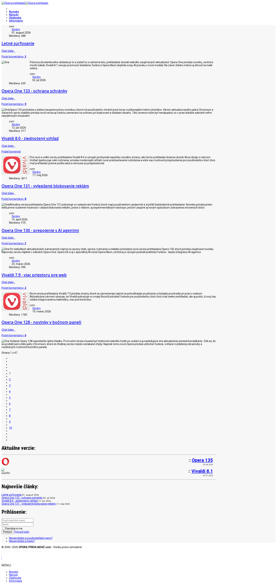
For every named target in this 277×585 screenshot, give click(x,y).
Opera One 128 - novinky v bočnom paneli (41, 322)
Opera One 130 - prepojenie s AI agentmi (40, 230)
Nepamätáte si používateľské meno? (31, 538)
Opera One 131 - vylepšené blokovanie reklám (45, 186)
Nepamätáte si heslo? (22, 541)
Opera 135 (202, 460)
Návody (13, 14)
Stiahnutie (15, 17)
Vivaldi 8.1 (202, 471)
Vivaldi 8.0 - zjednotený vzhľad (30, 138)
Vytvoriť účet (21, 531)
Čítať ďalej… (8, 50)
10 (10, 427)
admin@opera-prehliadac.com (20, 555)
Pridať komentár (11, 151)
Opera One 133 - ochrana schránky (34, 91)
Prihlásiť (7, 532)
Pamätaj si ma (13, 528)
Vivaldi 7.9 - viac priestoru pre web (34, 275)
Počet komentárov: (14, 56)
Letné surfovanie (18, 43)
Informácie (16, 20)
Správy (16, 29)
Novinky (14, 11)
